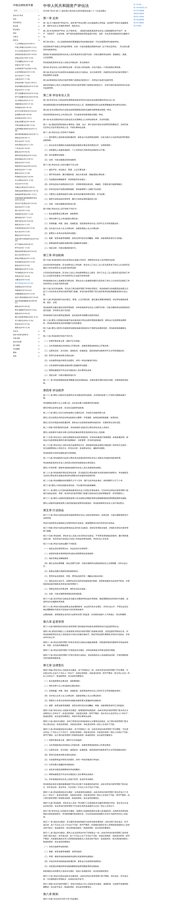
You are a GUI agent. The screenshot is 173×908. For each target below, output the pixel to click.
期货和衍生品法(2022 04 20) (26, 166)
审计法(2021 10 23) (22, 141)
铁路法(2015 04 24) (22, 313)
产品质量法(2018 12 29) (24, 61)
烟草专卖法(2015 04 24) (24, 221)
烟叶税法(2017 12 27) (23, 217)
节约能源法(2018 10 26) (24, 273)
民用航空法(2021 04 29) (24, 177)
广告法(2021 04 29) (22, 148)
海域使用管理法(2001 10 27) (26, 194)
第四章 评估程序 (139, 13)
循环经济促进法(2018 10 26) (26, 155)
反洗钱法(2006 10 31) (23, 118)
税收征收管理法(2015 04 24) (26, 251)
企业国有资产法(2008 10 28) (26, 68)
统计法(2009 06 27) (22, 255)
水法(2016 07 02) (21, 184)
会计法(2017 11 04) (22, 76)
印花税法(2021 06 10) (23, 107)
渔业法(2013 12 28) (22, 207)
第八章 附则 (137, 26)
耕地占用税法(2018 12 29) (25, 258)
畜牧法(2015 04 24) (22, 235)
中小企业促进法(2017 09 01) (26, 51)
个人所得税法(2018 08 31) (25, 44)
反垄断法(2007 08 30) (23, 114)
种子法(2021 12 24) (22, 248)
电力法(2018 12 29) (22, 232)
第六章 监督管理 (139, 19)
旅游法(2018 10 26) (22, 162)
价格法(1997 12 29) (22, 65)
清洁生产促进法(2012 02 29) (26, 203)
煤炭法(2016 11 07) (22, 225)
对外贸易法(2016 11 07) (24, 145)
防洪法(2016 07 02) (22, 324)
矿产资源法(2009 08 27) (24, 244)
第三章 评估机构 (139, 10)
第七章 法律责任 (139, 23)
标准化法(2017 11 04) (23, 170)
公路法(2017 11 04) (22, 79)
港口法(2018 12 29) (22, 210)
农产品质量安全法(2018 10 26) (26, 93)
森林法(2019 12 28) (22, 173)
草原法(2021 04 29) (22, 276)
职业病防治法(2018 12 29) (25, 262)
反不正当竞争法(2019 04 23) (26, 111)
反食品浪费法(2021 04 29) (25, 122)
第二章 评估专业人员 (140, 7)
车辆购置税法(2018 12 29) (25, 294)
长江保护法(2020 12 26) (24, 320)
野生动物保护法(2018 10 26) (26, 310)
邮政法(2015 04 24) (22, 306)
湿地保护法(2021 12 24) (24, 214)
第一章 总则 (137, 4)
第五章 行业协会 (139, 16)
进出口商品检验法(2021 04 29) (26, 297)
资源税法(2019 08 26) (23, 287)
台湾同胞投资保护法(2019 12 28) (26, 130)
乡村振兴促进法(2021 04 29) (26, 54)
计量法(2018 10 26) (22, 280)
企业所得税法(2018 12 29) (25, 72)
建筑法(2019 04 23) (22, 152)
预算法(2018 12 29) (22, 328)
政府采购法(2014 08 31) (24, 159)
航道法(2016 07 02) (22, 265)
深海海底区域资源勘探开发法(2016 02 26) (26, 199)
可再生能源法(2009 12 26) (25, 125)
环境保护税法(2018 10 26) (25, 228)
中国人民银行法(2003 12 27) (26, 47)
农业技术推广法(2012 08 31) (26, 83)
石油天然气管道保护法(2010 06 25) (27, 240)
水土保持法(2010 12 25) (24, 180)
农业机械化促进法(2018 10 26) (26, 86)
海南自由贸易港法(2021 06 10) (26, 191)
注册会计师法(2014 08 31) (25, 187)
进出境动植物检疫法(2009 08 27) (26, 302)
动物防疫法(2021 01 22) (24, 104)
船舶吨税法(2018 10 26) (24, 269)
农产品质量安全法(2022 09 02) (26, 97)
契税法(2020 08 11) (22, 138)
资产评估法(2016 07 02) (24, 283)
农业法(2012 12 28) (22, 90)
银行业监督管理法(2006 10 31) (26, 317)
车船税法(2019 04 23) (23, 290)
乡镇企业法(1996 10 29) (24, 58)
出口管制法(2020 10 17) (24, 100)
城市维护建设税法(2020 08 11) (26, 134)
